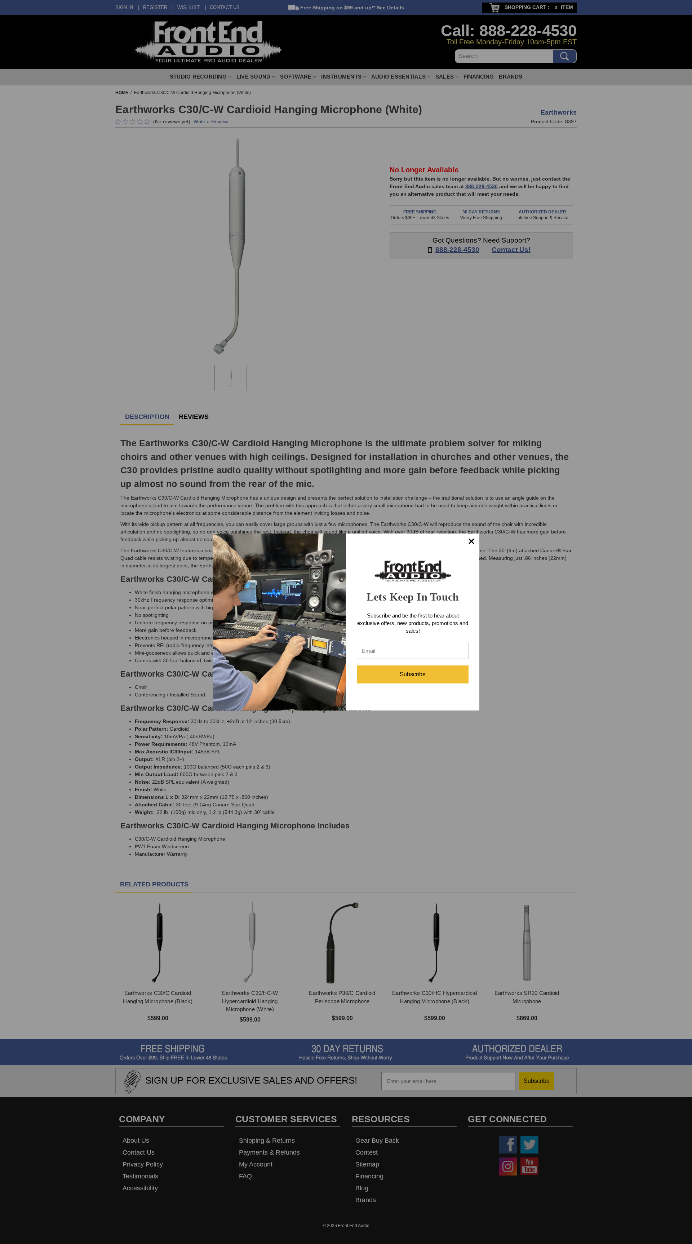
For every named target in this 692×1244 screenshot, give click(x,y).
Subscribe (413, 674)
